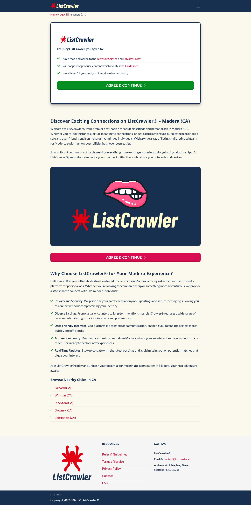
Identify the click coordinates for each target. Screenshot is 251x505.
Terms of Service (107, 59)
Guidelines (131, 66)
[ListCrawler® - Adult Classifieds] (64, 5)
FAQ (105, 483)
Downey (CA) (63, 410)
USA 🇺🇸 (64, 14)
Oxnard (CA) (63, 388)
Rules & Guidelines (114, 454)
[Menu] (198, 6)
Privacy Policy (132, 59)
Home (54, 14)
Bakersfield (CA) (65, 417)
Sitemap (55, 494)
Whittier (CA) (64, 395)
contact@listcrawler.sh (177, 459)
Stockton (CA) (64, 403)
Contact (107, 476)
